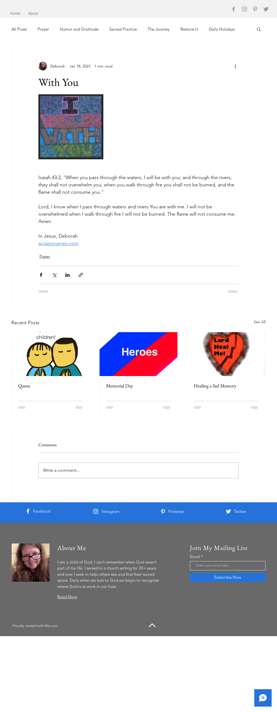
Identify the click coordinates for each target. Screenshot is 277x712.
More (213, 29)
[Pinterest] (255, 9)
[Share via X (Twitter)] (54, 274)
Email (195, 561)
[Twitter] (266, 9)
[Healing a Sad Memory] (226, 354)
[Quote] (51, 354)
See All (260, 321)
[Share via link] (80, 274)
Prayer (43, 29)
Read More (67, 601)
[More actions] (235, 66)
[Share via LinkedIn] (67, 274)
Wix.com (51, 630)
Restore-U (189, 29)
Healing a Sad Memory (215, 386)
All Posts (19, 29)
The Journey (159, 29)
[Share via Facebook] (41, 274)
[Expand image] (70, 126)
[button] (258, 29)
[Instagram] (244, 9)
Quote (24, 386)
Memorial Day (119, 386)
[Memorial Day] (139, 354)
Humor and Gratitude (79, 29)
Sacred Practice (123, 29)
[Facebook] (233, 9)
